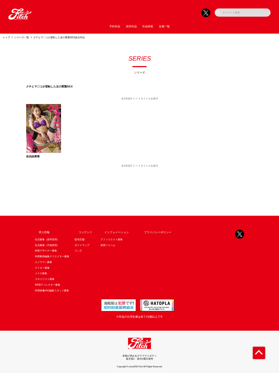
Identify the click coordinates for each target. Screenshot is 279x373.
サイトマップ (82, 245)
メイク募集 (41, 273)
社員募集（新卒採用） (47, 239)
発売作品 (131, 26)
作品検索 (147, 26)
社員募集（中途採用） (47, 245)
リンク (78, 250)
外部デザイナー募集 (46, 250)
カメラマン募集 (43, 262)
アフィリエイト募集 (112, 239)
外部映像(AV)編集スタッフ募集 (52, 290)
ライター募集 (42, 268)
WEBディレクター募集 (47, 284)
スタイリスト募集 (44, 279)
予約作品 (114, 26)
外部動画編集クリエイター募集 (52, 256)
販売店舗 (79, 239)
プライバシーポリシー (157, 232)
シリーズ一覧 (21, 37)
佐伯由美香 (33, 156)
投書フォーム (108, 245)
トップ (6, 37)
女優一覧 (164, 26)
